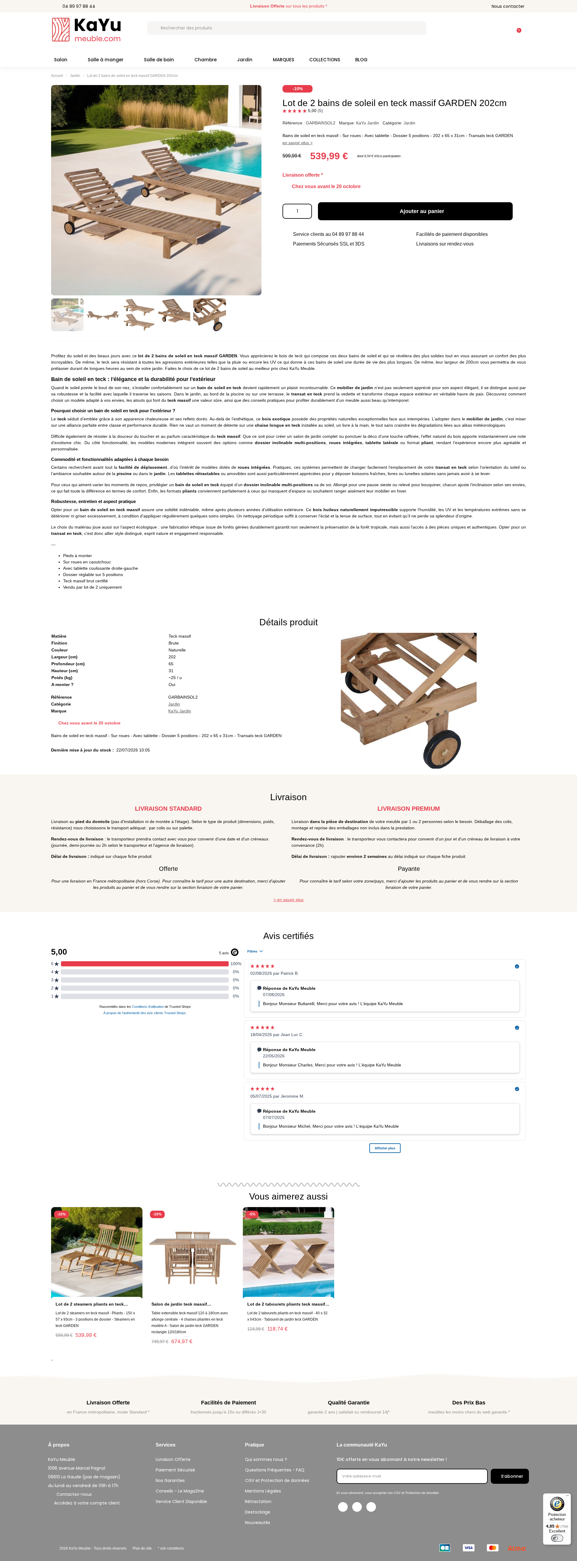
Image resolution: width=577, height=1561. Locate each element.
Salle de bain (159, 59)
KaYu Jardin (367, 122)
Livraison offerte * (302, 175)
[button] (516, 27)
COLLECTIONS (324, 59)
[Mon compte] (501, 28)
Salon (60, 59)
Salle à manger (106, 59)
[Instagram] (357, 1507)
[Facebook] (343, 1507)
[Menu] (567, 1497)
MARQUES (283, 59)
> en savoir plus (288, 899)
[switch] (557, 1538)
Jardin (244, 59)
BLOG (361, 59)
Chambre (205, 59)
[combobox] (286, 28)
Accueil (57, 76)
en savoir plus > (297, 142)
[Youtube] (371, 1507)
